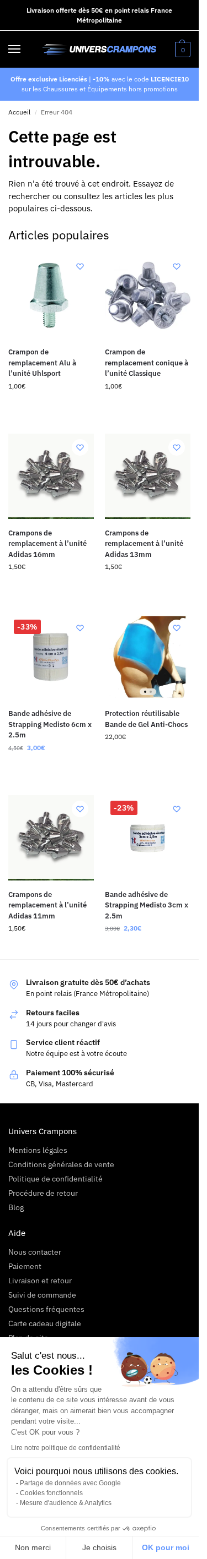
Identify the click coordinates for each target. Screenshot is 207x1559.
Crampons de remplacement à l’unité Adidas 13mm (144, 543)
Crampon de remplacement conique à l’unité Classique (146, 362)
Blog (16, 1207)
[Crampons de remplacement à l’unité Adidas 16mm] (51, 476)
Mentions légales (37, 1150)
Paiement (24, 1266)
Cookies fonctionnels (51, 1493)
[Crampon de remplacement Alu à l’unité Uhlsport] (51, 295)
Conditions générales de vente (61, 1164)
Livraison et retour (40, 1281)
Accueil (19, 112)
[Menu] (24, 49)
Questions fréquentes (46, 1309)
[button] (181, 49)
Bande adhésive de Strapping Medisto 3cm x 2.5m (146, 905)
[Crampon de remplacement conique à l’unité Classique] (147, 295)
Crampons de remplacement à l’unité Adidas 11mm (47, 905)
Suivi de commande (42, 1295)
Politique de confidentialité (55, 1179)
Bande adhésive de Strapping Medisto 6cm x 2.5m (50, 724)
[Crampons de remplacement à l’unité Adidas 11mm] (51, 837)
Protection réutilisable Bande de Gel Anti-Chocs (146, 719)
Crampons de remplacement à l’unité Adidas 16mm (47, 543)
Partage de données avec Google (70, 1483)
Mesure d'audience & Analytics (66, 1503)
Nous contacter (34, 1252)
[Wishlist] (80, 266)
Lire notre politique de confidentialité (65, 1448)
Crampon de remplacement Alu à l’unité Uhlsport (42, 362)
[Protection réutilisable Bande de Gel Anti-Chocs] (147, 656)
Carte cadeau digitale (44, 1323)
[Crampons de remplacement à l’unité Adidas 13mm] (147, 476)
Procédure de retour (43, 1193)
